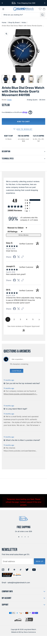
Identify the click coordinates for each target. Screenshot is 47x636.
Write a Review (23, 235)
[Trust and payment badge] (29, 620)
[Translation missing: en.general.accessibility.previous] (2, 3)
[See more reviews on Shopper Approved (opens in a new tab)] (22, 257)
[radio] (33, 200)
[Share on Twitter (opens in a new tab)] (18, 257)
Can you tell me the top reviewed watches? (23, 383)
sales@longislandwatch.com (19, 582)
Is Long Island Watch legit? (16, 409)
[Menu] (3, 9)
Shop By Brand (14, 22)
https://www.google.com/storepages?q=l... (20, 394)
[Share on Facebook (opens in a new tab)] (14, 257)
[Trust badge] (11, 575)
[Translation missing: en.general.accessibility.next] (44, 3)
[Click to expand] (6, 34)
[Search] (42, 14)
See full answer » (33, 425)
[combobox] (21, 14)
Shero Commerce (30, 632)
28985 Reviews (16, 210)
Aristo (24, 22)
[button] (6, 79)
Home (4, 22)
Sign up (39, 561)
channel (12, 448)
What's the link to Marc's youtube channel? (23, 440)
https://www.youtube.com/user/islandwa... (20, 451)
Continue (16, 371)
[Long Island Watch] (23, 9)
